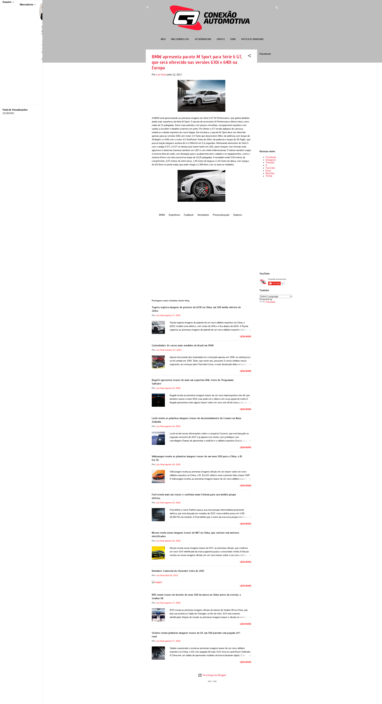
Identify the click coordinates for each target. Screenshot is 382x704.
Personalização (221, 215)
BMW (162, 215)
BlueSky (269, 173)
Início (163, 39)
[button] (249, 56)
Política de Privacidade (252, 39)
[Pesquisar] (277, 8)
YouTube (270, 168)
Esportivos (174, 215)
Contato (221, 39)
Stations (237, 215)
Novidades (203, 215)
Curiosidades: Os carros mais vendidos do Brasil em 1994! (183, 345)
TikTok (268, 176)
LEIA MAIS (245, 336)
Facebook (270, 157)
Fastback (189, 215)
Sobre (233, 39)
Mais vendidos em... (180, 39)
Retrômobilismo (203, 39)
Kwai (268, 170)
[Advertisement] (269, 224)
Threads (269, 162)
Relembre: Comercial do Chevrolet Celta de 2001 (178, 571)
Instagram (270, 160)
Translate (270, 302)
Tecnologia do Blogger (214, 675)
